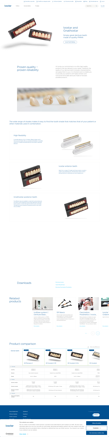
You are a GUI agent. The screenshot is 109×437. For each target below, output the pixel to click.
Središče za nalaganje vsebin (44, 1)
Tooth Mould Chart (60, 284)
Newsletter (79, 1)
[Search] (96, 6)
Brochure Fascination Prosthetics (64, 287)
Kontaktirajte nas (94, 1)
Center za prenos (13, 416)
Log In (103, 1)
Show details (22, 434)
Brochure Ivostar (60, 282)
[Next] (98, 333)
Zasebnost (25, 411)
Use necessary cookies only (96, 433)
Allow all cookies (96, 423)
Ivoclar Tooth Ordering (70, 42)
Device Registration (13, 411)
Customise (96, 428)
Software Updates (58, 1)
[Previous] (93, 333)
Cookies (25, 416)
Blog (86, 1)
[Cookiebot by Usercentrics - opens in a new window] (9, 434)
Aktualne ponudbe (69, 1)
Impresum (25, 414)
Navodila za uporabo (30, 1)
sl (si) (102, 5)
